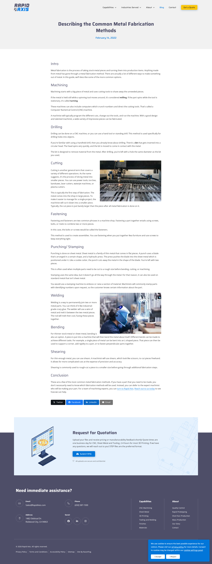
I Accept (158, 556)
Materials (143, 527)
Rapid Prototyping (179, 512)
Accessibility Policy (57, 552)
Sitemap (71, 552)
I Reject (173, 556)
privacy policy (178, 546)
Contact (175, 527)
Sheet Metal (144, 512)
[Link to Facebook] (68, 521)
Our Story (176, 524)
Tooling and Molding (147, 520)
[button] (58, 402)
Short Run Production (181, 516)
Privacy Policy (21, 552)
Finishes (142, 524)
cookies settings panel (193, 550)
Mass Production (179, 520)
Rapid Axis (26, 546)
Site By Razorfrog (84, 552)
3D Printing (143, 516)
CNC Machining (145, 508)
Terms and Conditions (38, 552)
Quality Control (178, 508)
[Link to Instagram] (85, 521)
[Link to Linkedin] (77, 521)
